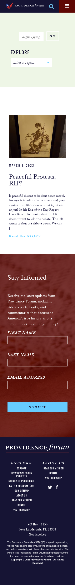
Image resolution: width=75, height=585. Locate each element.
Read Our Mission (22, 500)
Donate (22, 505)
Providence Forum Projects (21, 475)
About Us (21, 495)
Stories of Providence (22, 481)
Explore (20, 52)
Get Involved (37, 534)
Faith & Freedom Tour (21, 486)
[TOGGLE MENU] (67, 6)
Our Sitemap (22, 490)
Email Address (26, 378)
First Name (22, 333)
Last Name (21, 355)
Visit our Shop (21, 510)
